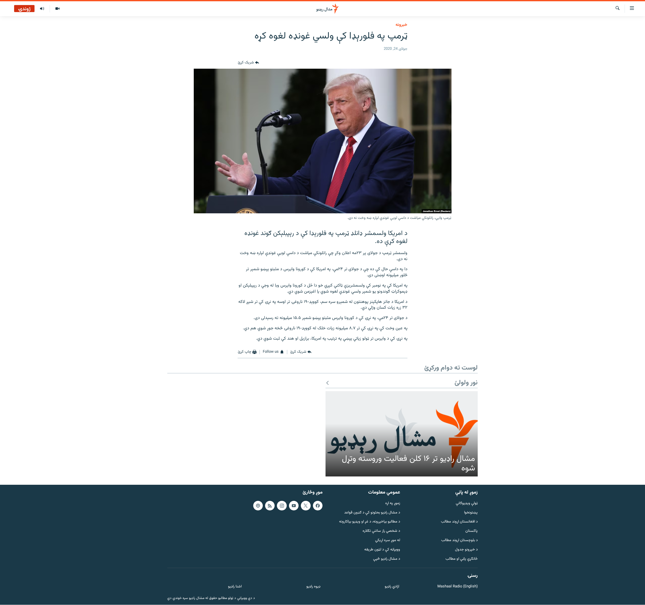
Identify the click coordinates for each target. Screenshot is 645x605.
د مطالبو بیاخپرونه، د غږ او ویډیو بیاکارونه (369, 522)
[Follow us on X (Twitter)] (305, 505)
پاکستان (471, 531)
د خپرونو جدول (466, 549)
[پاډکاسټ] (258, 505)
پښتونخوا (471, 512)
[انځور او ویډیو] (57, 9)
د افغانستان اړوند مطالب (459, 522)
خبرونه (401, 25)
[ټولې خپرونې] (42, 9)
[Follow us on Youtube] (294, 505)
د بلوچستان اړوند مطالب (459, 540)
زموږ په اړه (392, 503)
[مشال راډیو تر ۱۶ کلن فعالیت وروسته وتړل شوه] (402, 434)
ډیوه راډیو (313, 587)
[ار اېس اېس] (270, 505)
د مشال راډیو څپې (386, 559)
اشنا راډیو (235, 587)
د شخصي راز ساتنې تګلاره (381, 531)
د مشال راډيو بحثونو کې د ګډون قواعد (372, 512)
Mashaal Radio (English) (457, 587)
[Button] (248, 63)
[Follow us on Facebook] (317, 505)
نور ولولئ (466, 383)
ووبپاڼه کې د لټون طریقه (382, 549)
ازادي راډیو (392, 587)
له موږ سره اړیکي (387, 540)
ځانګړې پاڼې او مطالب (461, 559)
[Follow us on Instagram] (281, 505)
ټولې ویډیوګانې (467, 503)
